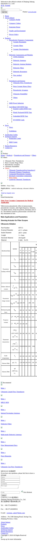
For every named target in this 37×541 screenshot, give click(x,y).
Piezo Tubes (13, 178)
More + (3, 388)
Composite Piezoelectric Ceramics (20, 174)
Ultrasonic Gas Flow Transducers (12, 467)
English (7, 5)
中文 (3, 5)
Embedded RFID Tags (20, 116)
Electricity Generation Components (20, 176)
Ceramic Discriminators (20, 49)
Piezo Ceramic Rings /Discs (22, 86)
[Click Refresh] (26, 492)
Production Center (15, 138)
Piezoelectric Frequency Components (21, 40)
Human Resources (11, 146)
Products (8, 38)
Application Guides (11, 135)
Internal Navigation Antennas (10, 413)
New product (17, 75)
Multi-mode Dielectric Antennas (11, 435)
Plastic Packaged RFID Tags (22, 112)
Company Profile (14, 20)
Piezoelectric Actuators (20, 90)
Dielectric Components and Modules (21, 55)
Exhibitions (12, 131)
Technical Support (11, 136)
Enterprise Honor (14, 27)
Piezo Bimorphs (6, 456)
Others (15, 97)
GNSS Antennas (18, 57)
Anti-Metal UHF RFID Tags (18, 107)
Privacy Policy (13, 34)
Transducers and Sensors (17, 81)
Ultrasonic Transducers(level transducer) (22, 170)
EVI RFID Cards (18, 120)
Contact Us (8, 148)
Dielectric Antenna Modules (22, 64)
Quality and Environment (17, 31)
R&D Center (13, 142)
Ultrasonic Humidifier (20, 94)
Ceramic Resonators (19, 42)
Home (7, 16)
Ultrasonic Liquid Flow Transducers (12, 392)
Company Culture (15, 23)
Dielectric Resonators (20, 71)
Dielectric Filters (18, 68)
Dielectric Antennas (19, 60)
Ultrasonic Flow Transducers (22, 83)
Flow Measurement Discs (9, 445)
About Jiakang (9, 18)
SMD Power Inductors (16, 103)
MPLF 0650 (5, 402)
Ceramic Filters (18, 46)
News (7, 125)
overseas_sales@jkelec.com (16, 513)
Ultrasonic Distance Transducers (19, 172)
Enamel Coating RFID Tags (22, 109)
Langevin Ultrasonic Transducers (20, 179)
